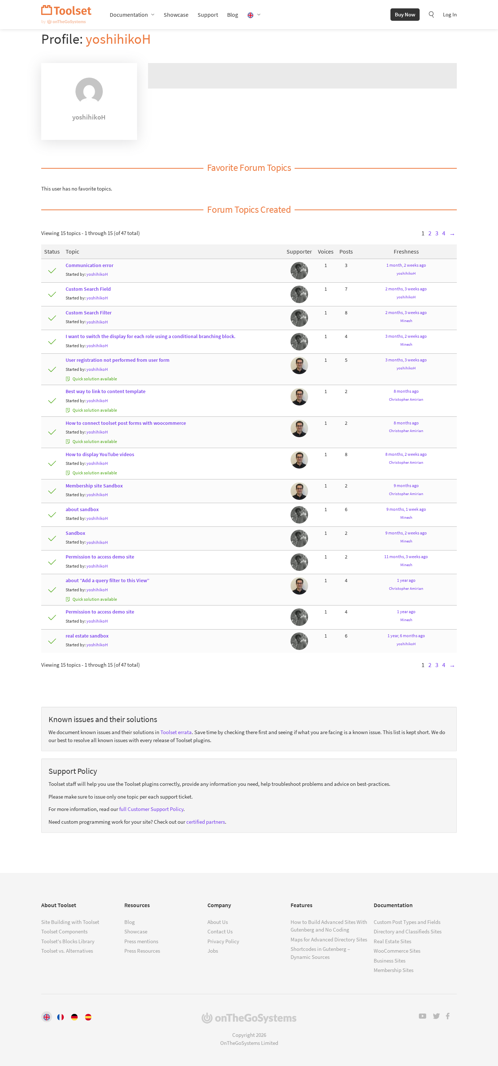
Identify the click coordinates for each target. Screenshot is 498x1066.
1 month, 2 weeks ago (406, 265)
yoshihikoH (118, 38)
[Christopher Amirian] (299, 365)
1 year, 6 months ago (406, 635)
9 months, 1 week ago (406, 509)
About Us (217, 921)
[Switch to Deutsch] (74, 1017)
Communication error (89, 265)
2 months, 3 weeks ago (406, 288)
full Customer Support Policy (151, 809)
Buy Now (405, 14)
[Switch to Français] (60, 1017)
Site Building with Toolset (70, 921)
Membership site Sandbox (94, 486)
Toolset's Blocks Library (67, 941)
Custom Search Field (88, 289)
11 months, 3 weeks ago (406, 556)
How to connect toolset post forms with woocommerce (126, 423)
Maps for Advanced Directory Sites (329, 939)
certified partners (205, 821)
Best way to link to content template (105, 391)
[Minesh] (299, 270)
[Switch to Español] (88, 1017)
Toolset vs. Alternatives (67, 950)
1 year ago (406, 580)
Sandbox (75, 533)
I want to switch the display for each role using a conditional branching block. (151, 336)
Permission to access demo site (100, 557)
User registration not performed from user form (118, 360)
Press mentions (141, 941)
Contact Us (220, 931)
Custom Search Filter (89, 313)
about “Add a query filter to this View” (107, 580)
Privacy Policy (223, 941)
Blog (232, 14)
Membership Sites (393, 970)
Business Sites (389, 960)
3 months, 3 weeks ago (406, 359)
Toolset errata (176, 732)
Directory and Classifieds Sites (407, 931)
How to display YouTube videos (100, 454)
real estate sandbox (87, 636)
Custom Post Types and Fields (407, 921)
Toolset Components (64, 931)
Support (208, 14)
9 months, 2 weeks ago (406, 533)
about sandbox (82, 509)
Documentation (129, 14)
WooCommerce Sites (397, 950)
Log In (450, 14)
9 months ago (406, 485)
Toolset (66, 14)
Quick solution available (94, 378)
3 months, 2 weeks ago (406, 336)
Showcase (176, 14)
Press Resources (142, 950)
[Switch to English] (46, 1017)
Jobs (212, 950)
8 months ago (406, 391)
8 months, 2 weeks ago (406, 454)
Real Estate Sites (392, 941)
